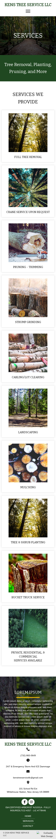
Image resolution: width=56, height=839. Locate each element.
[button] (28, 11)
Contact (28, 826)
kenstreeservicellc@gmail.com (28, 777)
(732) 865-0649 (28, 755)
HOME (28, 816)
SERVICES (28, 821)
